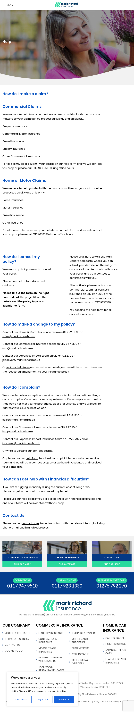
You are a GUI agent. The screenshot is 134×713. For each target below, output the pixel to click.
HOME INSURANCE (116, 643)
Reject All (42, 699)
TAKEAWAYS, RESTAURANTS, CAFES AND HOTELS (51, 670)
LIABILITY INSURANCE (51, 632)
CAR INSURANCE (115, 638)
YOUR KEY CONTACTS (17, 632)
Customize (21, 699)
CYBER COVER (80, 654)
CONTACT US (12, 644)
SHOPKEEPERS (80, 648)
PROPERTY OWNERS (84, 632)
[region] (42, 689)
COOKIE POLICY (14, 650)
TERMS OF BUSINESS (17, 638)
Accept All (63, 699)
